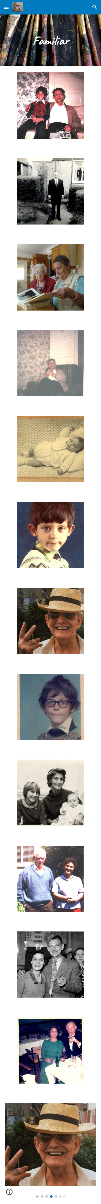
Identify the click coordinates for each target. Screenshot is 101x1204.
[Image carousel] (50, 1150)
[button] (6, 7)
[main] (50, 40)
